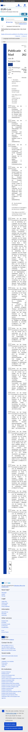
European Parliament (6, 672)
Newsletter (4, 613)
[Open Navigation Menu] (2, 19)
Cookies (3, 666)
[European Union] (5, 637)
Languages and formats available (11, 38)
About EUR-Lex (5, 612)
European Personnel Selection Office (10, 694)
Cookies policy (5, 603)
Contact (3, 594)
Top (9, 573)
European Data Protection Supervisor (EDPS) (11, 691)
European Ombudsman (7, 690)
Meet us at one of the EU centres (9, 650)
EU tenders (4, 622)
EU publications (5, 627)
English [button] (24, 6)
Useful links (4, 615)
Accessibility (4, 604)
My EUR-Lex (19, 6)
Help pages (4, 592)
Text (4, 41)
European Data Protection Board (9, 693)
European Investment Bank (7, 688)
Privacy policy (5, 663)
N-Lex (3, 630)
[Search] (25, 19)
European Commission (6, 676)
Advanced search (23, 23)
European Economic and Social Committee (11, 685)
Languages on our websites (8, 661)
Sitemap (3, 596)
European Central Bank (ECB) (8, 680)
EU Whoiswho (5, 625)
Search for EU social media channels (10, 655)
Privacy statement (5, 606)
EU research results (6, 624)
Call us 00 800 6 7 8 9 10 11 (7, 645)
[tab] (14, 38)
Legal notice (4, 601)
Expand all (18, 36)
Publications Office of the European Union (11, 696)
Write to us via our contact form (8, 648)
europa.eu (11, 639)
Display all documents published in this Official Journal (14, 34)
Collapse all (24, 36)
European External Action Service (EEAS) (10, 683)
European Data (5, 620)
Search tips (10, 22)
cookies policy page (11, 713)
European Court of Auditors (7, 681)
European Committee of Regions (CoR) (10, 686)
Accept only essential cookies (13, 728)
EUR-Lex (6, 9)
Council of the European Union (8, 675)
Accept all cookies (10, 724)
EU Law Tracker (5, 632)
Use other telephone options (8, 647)
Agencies (4, 698)
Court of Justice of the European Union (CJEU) (12, 678)
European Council (5, 673)
